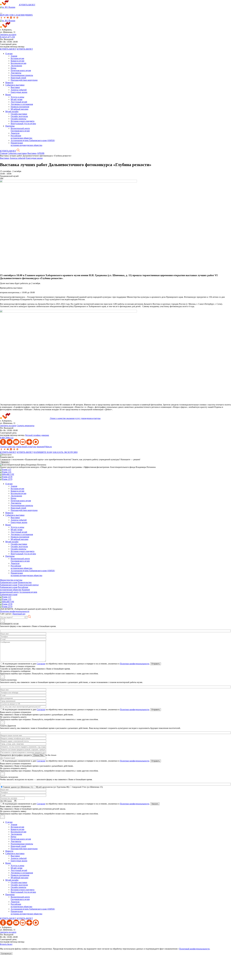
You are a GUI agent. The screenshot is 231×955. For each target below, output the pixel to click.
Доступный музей (19, 102)
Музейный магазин (19, 109)
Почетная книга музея (21, 70)
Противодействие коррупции (24, 80)
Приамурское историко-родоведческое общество (26, 144)
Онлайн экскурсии (19, 116)
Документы (16, 73)
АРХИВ (40, 153)
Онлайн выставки (19, 114)
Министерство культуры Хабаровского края (11, 581)
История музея (17, 58)
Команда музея (17, 61)
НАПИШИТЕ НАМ (42, 452)
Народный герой (18, 78)
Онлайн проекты (18, 119)
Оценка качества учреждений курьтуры (18, 446)
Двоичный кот (18, 614)
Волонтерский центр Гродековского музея (20, 129)
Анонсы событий (19, 90)
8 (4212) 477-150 (7, 37)
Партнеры (10, 126)
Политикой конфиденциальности (194, 949)
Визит (8, 94)
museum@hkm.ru (44, 446)
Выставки (15, 87)
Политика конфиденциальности (14, 611)
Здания (14, 56)
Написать (5, 462)
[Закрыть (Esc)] (2, 621)
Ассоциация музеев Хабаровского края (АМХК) (33, 140)
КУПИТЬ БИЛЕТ (27, 5)
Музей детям (16, 99)
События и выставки (14, 85)
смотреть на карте (8, 34)
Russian (11, 7)
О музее (9, 53)
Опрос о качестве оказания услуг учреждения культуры (75, 418)
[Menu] (1, 13)
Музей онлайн (11, 111)
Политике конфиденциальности (134, 663)
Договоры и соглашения (22, 104)
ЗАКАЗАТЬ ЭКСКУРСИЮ (65, 452)
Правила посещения (20, 107)
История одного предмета (22, 121)
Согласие (41, 663)
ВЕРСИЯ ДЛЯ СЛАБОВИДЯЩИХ (16, 15)
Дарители (15, 133)
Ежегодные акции (19, 92)
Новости (9, 82)
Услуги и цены (17, 97)
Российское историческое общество (21, 136)
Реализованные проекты (22, 75)
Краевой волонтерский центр (15, 590)
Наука (13, 68)
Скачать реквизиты (25, 425)
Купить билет (6, 944)
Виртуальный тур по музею (23, 123)
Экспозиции (16, 65)
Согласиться (6, 954)
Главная (3, 153)
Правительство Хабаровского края (16, 583)
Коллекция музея (18, 63)
